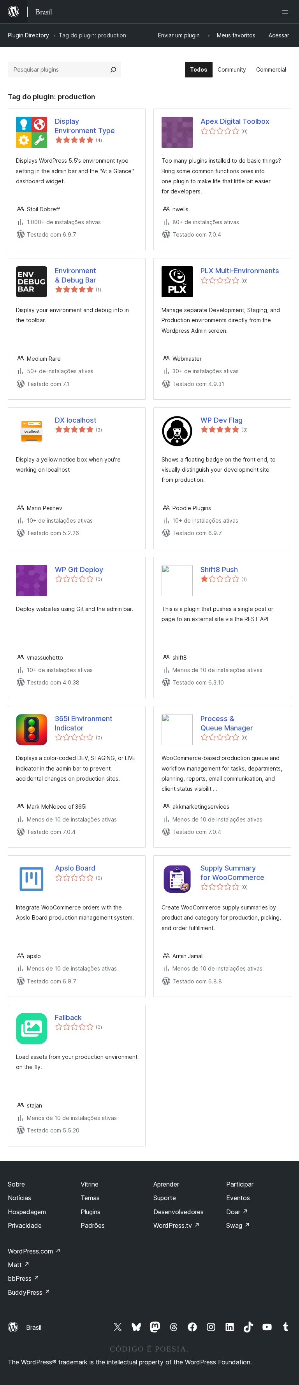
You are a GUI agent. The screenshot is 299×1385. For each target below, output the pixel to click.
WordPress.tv (176, 1225)
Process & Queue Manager (227, 723)
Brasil (33, 1327)
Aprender (166, 1184)
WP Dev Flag (222, 420)
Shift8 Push (219, 569)
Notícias (19, 1198)
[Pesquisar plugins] (113, 69)
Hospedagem (27, 1212)
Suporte (164, 1198)
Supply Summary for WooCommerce (232, 872)
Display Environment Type (85, 125)
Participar (239, 1184)
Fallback (68, 1017)
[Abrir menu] (286, 11)
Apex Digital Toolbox (235, 121)
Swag (238, 1225)
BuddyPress (29, 1292)
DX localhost (76, 420)
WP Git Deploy (79, 569)
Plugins (90, 1212)
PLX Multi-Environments (240, 271)
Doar (237, 1212)
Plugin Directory (28, 35)
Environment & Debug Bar (75, 275)
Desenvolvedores (178, 1212)
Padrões (93, 1225)
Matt (19, 1265)
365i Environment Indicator (84, 723)
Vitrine (89, 1184)
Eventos (238, 1198)
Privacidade (25, 1225)
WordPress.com (34, 1251)
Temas (90, 1198)
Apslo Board (75, 868)
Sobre (16, 1184)
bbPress (23, 1278)
